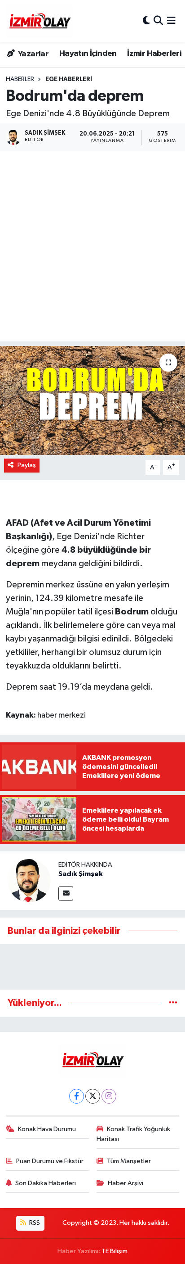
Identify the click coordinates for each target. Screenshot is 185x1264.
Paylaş (27, 465)
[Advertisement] (92, 248)
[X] (92, 1096)
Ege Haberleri (68, 79)
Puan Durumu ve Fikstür (50, 1161)
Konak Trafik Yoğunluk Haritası (134, 1134)
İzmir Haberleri (154, 54)
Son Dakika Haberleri (45, 1183)
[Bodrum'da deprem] (92, 400)
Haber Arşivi (125, 1183)
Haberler (20, 79)
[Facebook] (76, 1096)
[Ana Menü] (171, 21)
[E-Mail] (65, 893)
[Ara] (158, 21)
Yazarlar (32, 54)
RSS (34, 1222)
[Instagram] (108, 1096)
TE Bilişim (114, 1251)
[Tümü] (173, 1003)
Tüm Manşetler (129, 1161)
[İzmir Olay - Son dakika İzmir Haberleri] (39, 21)
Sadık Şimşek (80, 874)
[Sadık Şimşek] (29, 880)
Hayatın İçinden (88, 54)
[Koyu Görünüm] (146, 21)
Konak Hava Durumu (47, 1129)
